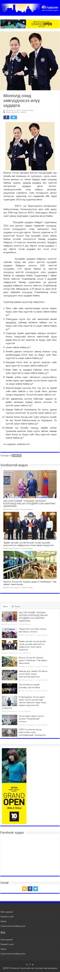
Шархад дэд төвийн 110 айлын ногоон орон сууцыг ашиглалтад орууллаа (33, 674)
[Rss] (24, 888)
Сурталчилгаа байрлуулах (13, 926)
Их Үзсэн (16, 606)
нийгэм (16, 456)
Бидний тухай (7, 916)
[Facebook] (30, 888)
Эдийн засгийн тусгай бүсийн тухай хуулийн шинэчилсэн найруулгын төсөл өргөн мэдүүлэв (28, 543)
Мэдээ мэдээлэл (12, 112)
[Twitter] (35, 888)
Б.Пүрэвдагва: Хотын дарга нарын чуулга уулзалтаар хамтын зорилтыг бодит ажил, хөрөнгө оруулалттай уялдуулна (24, 702)
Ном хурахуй (7, 912)
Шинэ (5, 606)
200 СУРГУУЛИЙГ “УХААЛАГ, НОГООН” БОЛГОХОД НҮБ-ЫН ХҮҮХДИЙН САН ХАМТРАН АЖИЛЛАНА (29, 503)
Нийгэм (23, 112)
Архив (3, 921)
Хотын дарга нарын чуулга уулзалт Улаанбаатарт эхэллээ (31, 719)
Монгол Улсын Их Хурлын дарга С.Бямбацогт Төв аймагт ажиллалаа (33, 660)
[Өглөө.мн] (30, 7)
